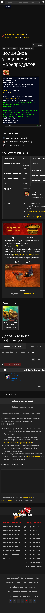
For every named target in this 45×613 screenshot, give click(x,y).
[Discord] (10, 601)
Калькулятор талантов (12, 550)
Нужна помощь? (12, 578)
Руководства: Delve (11, 530)
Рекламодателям (13, 582)
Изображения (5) (22, 262)
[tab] (13, 346)
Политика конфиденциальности (22, 591)
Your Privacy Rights (31, 582)
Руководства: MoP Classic (33, 522)
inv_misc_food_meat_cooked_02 (28, 254)
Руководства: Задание (33, 542)
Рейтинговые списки (32, 566)
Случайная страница (18, 587)
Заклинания (21, 34)
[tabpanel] (22, 373)
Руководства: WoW (12, 522)
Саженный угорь (18, 86)
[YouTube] (26, 601)
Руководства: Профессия (12, 542)
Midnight (6, 558)
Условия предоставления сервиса (23, 596)
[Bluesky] (18, 601)
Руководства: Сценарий (33, 554)
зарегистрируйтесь (7, 500)
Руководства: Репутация (33, 546)
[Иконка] (6, 72)
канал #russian (34, 456)
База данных (9, 34)
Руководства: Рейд (11, 546)
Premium (33, 587)
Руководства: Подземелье (33, 534)
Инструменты (27, 578)
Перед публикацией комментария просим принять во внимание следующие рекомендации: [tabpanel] (22, 459)
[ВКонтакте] (34, 601)
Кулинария (26, 38)
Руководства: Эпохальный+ (12, 538)
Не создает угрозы (34, 216)
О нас (38, 578)
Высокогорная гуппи (11, 84)
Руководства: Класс (11, 526)
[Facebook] (22, 601)
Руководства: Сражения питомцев (33, 550)
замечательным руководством (18, 442)
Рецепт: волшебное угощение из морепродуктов (17, 376)
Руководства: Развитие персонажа (12, 534)
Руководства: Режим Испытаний (33, 558)
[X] (14, 601)
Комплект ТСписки (11, 554)
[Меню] (2, 2)
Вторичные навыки (12, 38)
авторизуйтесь (28, 497)
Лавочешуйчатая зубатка (17, 141)
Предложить (29, 294)
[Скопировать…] (33, 359)
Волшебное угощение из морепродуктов (17, 96)
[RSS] (30, 601)
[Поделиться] (42, 2)
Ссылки (39, 45)
